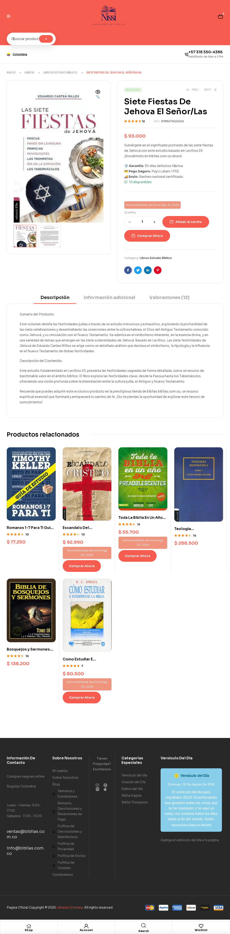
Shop (29, 930)
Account (86, 930)
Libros (29, 72)
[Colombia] (8, 54)
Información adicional (109, 297)
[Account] (86, 926)
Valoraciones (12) (169, 297)
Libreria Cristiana (70, 907)
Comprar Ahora (150, 236)
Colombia (20, 54)
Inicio (11, 72)
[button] (98, 95)
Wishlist (201, 930)
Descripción (54, 297)
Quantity (130, 212)
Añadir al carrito (188, 222)
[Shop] (29, 926)
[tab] (55, 299)
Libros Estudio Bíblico (60, 72)
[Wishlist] (201, 926)
